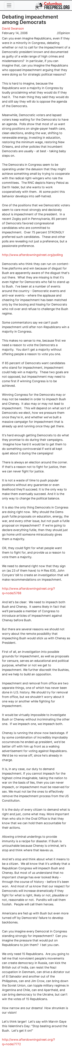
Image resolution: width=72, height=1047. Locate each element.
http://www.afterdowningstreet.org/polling (32, 255)
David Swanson (13, 28)
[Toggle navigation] (9, 5)
